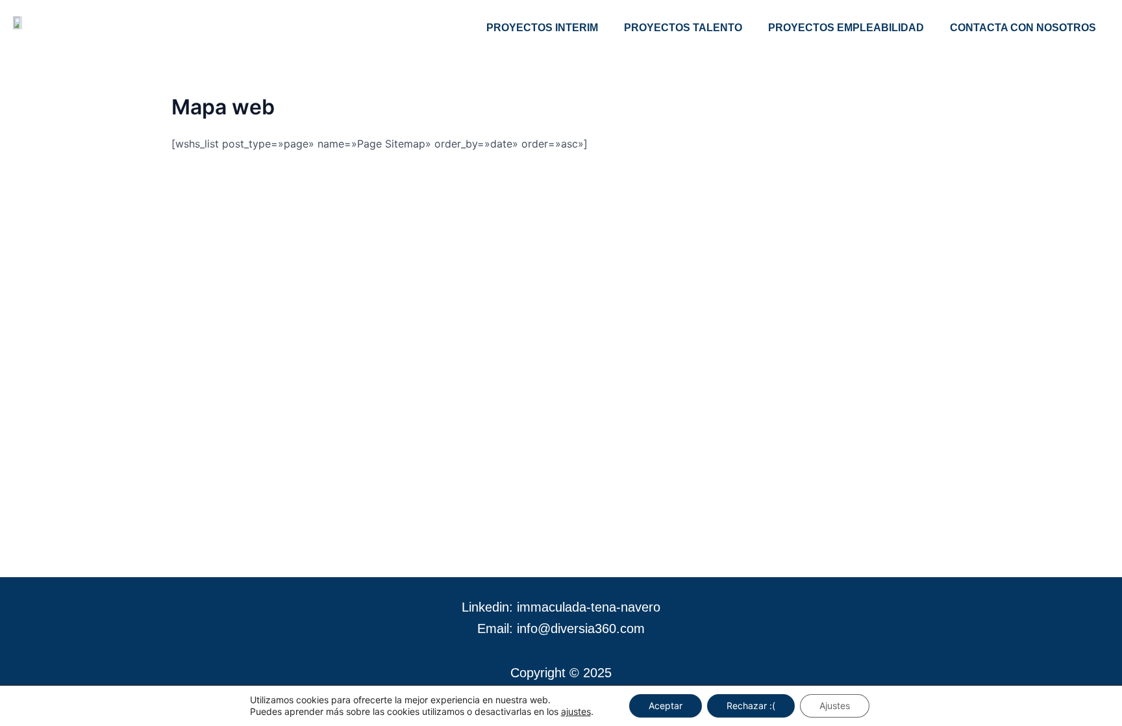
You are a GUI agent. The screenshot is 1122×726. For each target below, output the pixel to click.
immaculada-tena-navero (588, 607)
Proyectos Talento (683, 27)
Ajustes (834, 705)
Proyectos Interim (542, 27)
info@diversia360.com (581, 628)
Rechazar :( (751, 705)
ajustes (576, 711)
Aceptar (665, 705)
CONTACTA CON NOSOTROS (1023, 27)
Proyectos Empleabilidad (846, 27)
